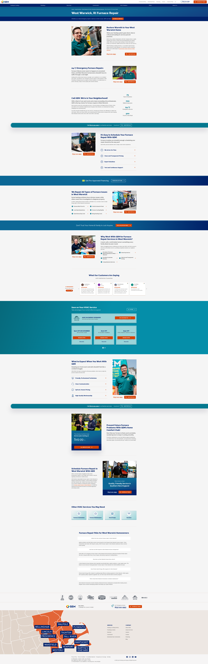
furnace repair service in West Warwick (82, 485)
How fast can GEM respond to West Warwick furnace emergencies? (104, 549)
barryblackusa (87, 284)
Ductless (129, 517)
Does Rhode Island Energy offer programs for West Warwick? (104, 569)
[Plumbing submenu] (45, 5)
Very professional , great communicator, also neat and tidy (136, 290)
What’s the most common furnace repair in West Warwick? (104, 538)
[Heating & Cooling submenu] (19, 5)
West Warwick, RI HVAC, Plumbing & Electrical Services (93, 9)
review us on (69, 290)
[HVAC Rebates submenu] (127, 5)
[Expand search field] (175, 2)
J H (101, 284)
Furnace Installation (79, 517)
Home (73, 9)
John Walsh (136, 284)
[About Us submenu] (177, 5)
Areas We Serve (78, 9)
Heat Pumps (112, 517)
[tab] (103, 348)
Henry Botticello (120, 284)
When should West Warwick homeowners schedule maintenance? (104, 578)
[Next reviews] (146, 289)
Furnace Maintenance (96, 517)
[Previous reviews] (79, 289)
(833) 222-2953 (186, 1)
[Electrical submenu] (71, 5)
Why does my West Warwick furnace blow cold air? (104, 559)
